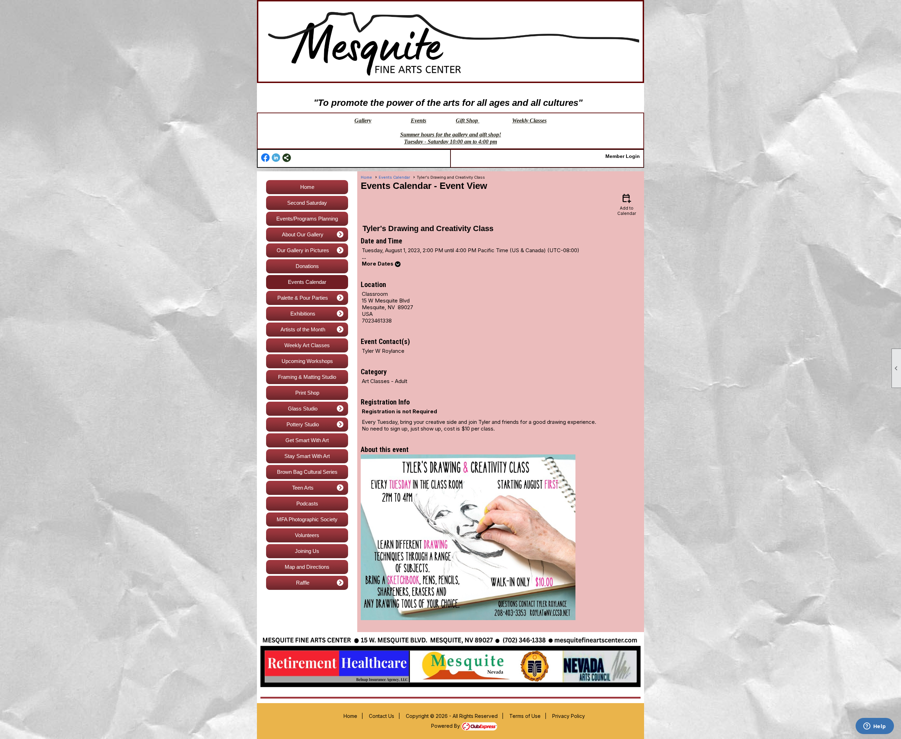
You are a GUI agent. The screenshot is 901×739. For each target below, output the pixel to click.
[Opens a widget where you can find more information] (874, 726)
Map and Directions (307, 567)
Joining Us (307, 551)
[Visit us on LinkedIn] (276, 157)
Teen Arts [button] (303, 488)
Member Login (622, 156)
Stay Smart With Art (307, 456)
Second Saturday (307, 203)
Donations (307, 266)
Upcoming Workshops (307, 361)
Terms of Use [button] (525, 716)
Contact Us (381, 716)
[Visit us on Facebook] (265, 157)
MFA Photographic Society (307, 519)
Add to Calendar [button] (626, 204)
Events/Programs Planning (307, 219)
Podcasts (307, 504)
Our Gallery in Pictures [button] (303, 250)
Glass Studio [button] (302, 409)
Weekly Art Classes (307, 345)
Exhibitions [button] (302, 314)
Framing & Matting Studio (307, 377)
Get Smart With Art (307, 440)
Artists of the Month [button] (303, 329)
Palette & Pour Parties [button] (302, 298)
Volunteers (307, 535)
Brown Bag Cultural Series (307, 472)
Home (307, 187)
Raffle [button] (302, 583)
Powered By (446, 726)
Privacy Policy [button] (568, 716)
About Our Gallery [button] (302, 234)
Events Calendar (307, 282)
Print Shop (307, 393)
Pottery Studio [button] (302, 424)
